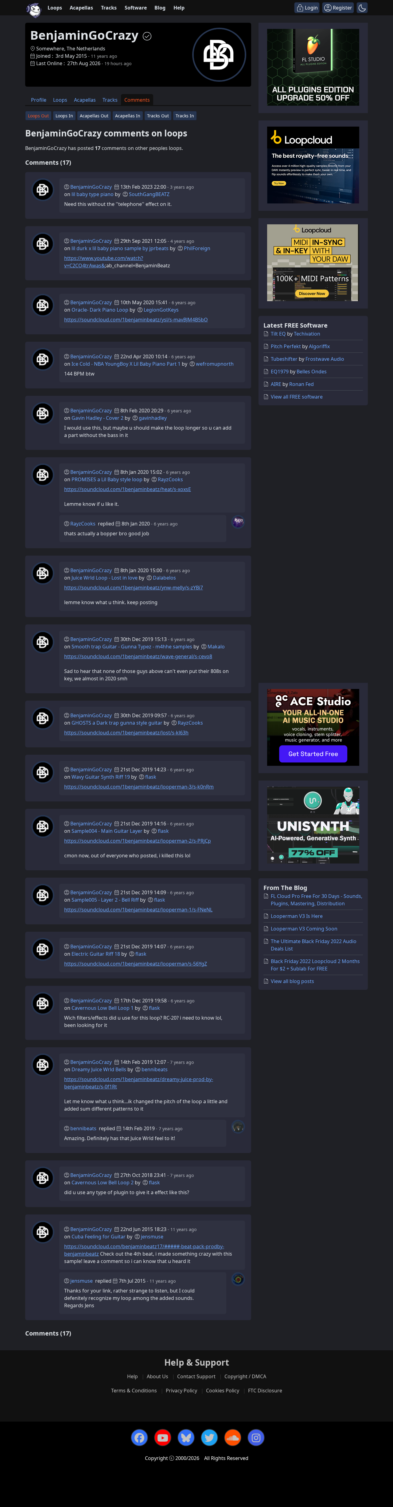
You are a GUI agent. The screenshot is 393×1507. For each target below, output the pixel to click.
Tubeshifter (284, 359)
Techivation (307, 333)
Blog (159, 7)
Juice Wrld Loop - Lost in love (105, 577)
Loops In (64, 116)
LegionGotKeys (161, 309)
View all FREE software (297, 396)
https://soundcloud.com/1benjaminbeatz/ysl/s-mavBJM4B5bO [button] (136, 319)
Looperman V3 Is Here (297, 916)
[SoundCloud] (232, 1437)
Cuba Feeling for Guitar (99, 1236)
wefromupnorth (215, 363)
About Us (157, 1376)
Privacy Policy (181, 1390)
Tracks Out (158, 116)
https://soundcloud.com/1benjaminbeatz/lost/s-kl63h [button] (126, 732)
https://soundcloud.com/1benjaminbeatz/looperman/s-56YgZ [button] (135, 963)
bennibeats (155, 1069)
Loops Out (38, 116)
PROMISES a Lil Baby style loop (107, 479)
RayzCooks (170, 479)
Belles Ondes (312, 371)
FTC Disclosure (265, 1390)
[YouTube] (162, 1437)
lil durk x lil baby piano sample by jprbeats (120, 248)
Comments (137, 99)
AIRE (276, 384)
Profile (38, 99)
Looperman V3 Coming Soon (304, 928)
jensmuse (152, 1236)
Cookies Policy (222, 1390)
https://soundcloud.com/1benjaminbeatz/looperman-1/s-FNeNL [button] (138, 909)
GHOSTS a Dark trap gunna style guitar (117, 722)
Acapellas (81, 7)
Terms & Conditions (134, 1390)
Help (179, 7)
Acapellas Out (94, 116)
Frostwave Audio (324, 359)
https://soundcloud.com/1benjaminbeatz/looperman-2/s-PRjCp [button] (137, 840)
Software (136, 7)
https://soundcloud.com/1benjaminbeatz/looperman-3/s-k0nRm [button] (139, 786)
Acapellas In (127, 116)
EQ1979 (280, 371)
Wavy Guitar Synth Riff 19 (101, 776)
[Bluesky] (186, 1437)
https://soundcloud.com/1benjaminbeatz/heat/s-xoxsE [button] (127, 489)
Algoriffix (319, 346)
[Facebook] (139, 1437)
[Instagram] (256, 1437)
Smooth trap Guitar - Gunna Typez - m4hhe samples (132, 646)
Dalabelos (164, 577)
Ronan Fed (301, 384)
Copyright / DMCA (245, 1376)
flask (150, 776)
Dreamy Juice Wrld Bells (99, 1069)
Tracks (109, 7)
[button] (362, 7)
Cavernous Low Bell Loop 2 (103, 1182)
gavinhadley (153, 418)
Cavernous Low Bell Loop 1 (103, 1008)
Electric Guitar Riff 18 (96, 953)
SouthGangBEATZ (149, 194)
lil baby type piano (93, 194)
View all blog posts (292, 981)
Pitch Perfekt (286, 346)
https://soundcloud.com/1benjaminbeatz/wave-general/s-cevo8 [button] (138, 656)
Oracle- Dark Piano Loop (100, 309)
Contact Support (196, 1376)
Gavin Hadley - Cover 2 (97, 418)
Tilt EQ (278, 333)
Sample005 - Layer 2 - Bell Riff (105, 899)
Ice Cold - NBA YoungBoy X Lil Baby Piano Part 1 (126, 363)
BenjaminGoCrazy (91, 186)
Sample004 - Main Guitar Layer (107, 831)
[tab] (39, 99)
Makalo (216, 646)
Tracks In (185, 116)
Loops (55, 7)
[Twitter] (209, 1437)
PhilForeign (197, 248)
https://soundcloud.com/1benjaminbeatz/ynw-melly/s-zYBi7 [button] (133, 587)
